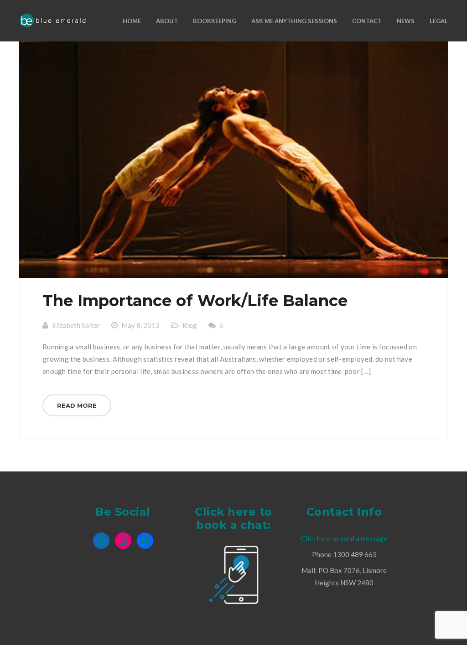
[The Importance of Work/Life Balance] (233, 159)
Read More (77, 405)
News (406, 21)
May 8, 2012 (140, 325)
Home (132, 21)
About (167, 21)
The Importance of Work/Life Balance (195, 300)
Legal (439, 21)
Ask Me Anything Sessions (294, 21)
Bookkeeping (214, 21)
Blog (189, 325)
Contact (367, 21)
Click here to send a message (344, 538)
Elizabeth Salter (76, 325)
